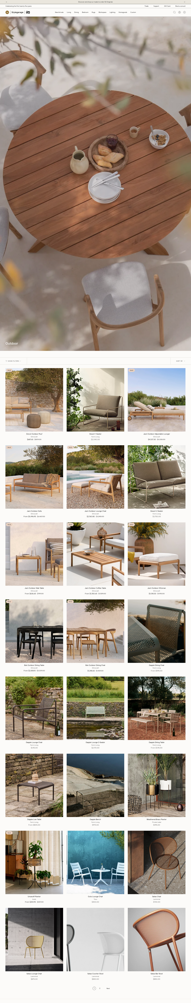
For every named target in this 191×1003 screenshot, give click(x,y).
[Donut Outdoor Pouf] (34, 400)
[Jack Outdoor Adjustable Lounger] (156, 400)
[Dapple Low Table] (34, 785)
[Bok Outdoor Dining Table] (34, 631)
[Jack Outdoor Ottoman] (156, 554)
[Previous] (7, 2)
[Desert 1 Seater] (95, 400)
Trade (146, 6)
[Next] (184, 2)
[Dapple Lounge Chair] (34, 708)
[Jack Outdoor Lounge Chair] (95, 477)
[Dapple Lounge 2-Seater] (95, 708)
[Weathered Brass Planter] (156, 785)
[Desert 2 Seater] (156, 477)
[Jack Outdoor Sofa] (34, 477)
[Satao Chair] (156, 862)
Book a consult (180, 6)
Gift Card (167, 6)
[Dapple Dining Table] (156, 708)
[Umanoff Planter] (34, 862)
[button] (69, 12)
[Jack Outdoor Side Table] (34, 554)
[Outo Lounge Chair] (95, 862)
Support (156, 6)
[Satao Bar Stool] (156, 939)
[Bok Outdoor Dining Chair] (95, 631)
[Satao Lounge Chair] (34, 939)
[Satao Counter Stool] (95, 939)
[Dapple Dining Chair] (156, 631)
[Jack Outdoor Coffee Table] (95, 554)
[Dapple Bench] (95, 785)
